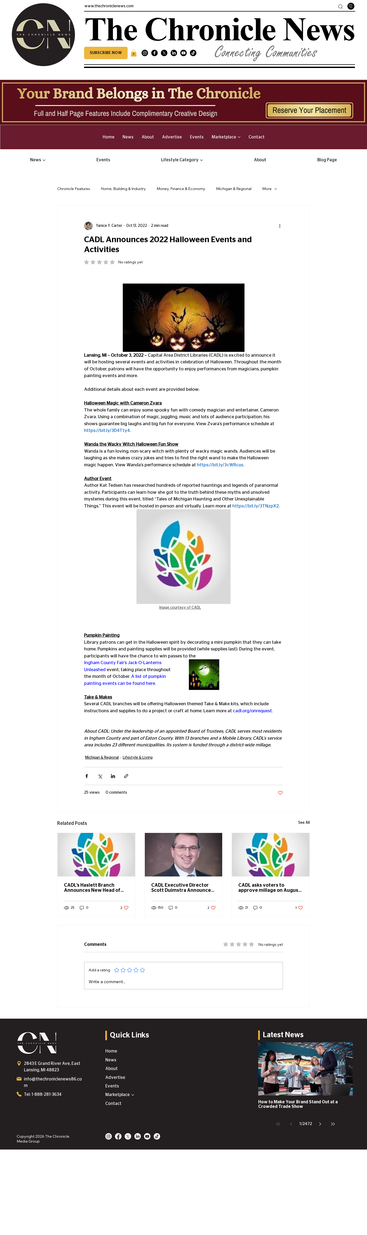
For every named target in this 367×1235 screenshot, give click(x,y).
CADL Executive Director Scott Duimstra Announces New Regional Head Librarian (182, 888)
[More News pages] (44, 160)
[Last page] (333, 1124)
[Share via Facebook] (86, 776)
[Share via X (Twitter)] (99, 776)
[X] (164, 53)
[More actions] (279, 226)
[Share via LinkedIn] (113, 776)
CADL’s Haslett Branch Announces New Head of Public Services (92, 888)
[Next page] (320, 1124)
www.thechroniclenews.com (109, 6)
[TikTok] (193, 53)
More (267, 188)
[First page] (278, 1124)
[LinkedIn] (174, 53)
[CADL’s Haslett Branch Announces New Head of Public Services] (96, 854)
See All (304, 823)
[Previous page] (291, 1124)
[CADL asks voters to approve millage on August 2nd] (271, 854)
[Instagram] (145, 53)
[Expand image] (204, 674)
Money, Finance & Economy (181, 188)
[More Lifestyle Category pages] (201, 160)
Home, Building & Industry (123, 188)
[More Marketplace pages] (239, 137)
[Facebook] (154, 53)
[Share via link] (126, 776)
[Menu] (351, 6)
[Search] (340, 6)
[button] (106, 53)
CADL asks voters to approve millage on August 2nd (269, 888)
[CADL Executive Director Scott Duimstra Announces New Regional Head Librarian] (183, 854)
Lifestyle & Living (138, 758)
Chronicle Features (73, 188)
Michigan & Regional (233, 188)
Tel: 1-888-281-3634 (43, 1094)
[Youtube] (183, 53)
